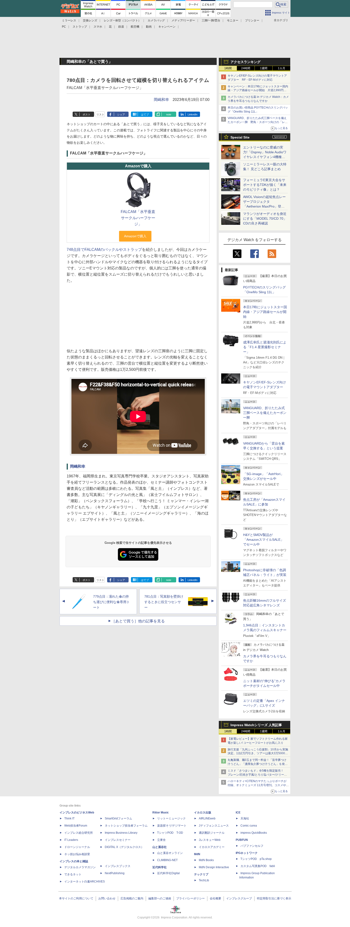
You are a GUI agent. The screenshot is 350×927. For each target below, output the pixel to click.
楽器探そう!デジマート (171, 825)
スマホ (98, 26)
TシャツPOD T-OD (170, 832)
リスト (100, 114)
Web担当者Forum (75, 825)
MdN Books (206, 860)
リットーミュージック (171, 818)
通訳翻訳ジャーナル (212, 832)
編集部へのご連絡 (159, 898)
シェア (121, 114)
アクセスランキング (245, 62)
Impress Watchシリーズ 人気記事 (256, 725)
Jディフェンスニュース (214, 825)
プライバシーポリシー (190, 898)
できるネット (72, 874)
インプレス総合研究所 (78, 832)
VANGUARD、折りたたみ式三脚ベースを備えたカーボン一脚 (264, 412)
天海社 (244, 818)
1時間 (228, 68)
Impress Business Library (121, 832)
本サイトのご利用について (76, 898)
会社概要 (215, 898)
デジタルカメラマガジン (80, 867)
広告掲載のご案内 (131, 898)
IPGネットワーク (247, 853)
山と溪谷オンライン (170, 853)
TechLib (204, 880)
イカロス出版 (202, 812)
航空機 (135, 26)
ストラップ (80, 26)
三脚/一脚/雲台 (211, 20)
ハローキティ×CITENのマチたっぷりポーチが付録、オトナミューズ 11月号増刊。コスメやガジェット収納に (258, 785)
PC (64, 26)
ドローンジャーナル (77, 847)
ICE (238, 812)
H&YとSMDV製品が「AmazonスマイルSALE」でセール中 (263, 539)
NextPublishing (115, 873)
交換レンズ (90, 20)
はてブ (145, 114)
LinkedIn (192, 114)
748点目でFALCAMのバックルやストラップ (104, 250)
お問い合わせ (106, 898)
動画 (149, 26)
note (168, 114)
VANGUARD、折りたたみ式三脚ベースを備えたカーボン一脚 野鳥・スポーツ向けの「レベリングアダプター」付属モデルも (258, 122)
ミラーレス (69, 20)
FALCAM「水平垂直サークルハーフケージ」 (138, 218)
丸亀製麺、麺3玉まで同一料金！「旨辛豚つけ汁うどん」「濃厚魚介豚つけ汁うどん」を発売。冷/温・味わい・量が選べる (257, 764)
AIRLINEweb (207, 818)
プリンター (252, 20)
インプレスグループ (239, 898)
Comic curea (248, 825)
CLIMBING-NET (167, 860)
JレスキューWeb (209, 840)
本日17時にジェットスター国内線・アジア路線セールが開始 (265, 311)
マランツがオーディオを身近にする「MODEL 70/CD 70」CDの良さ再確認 (265, 218)
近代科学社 (159, 867)
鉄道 (121, 26)
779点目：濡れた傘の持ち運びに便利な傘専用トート (111, 602)
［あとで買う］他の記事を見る (138, 621)
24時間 (245, 68)
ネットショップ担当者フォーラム (126, 825)
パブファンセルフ (251, 846)
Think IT (69, 818)
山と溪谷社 (159, 847)
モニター (232, 20)
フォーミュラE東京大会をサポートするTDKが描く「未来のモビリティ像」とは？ (264, 184)
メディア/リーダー (183, 20)
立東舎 (161, 840)
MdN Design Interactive (214, 867)
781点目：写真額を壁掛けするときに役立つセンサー (163, 602)
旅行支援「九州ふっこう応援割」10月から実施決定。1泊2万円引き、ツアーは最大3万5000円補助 (258, 753)
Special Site (240, 137)
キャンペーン (166, 26)
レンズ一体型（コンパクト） (122, 20)
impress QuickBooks (253, 832)
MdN (197, 854)
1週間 (263, 68)
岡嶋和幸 (161, 100)
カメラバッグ (156, 20)
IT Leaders (71, 840)
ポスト (86, 114)
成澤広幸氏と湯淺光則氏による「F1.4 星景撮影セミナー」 (264, 347)
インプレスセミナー (117, 840)
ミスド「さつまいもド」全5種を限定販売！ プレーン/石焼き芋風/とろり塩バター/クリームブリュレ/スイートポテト (257, 774)
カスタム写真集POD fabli (257, 866)
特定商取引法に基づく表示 (274, 898)
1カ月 (281, 68)
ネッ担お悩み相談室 (77, 854)
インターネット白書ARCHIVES (84, 881)
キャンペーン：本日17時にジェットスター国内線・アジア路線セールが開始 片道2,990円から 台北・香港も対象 (258, 90)
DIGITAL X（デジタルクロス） (124, 847)
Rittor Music (160, 812)
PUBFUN (242, 840)
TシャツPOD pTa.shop (256, 859)
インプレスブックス (117, 866)
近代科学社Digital (168, 873)
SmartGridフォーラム (118, 818)
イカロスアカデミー (212, 847)
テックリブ (201, 874)
